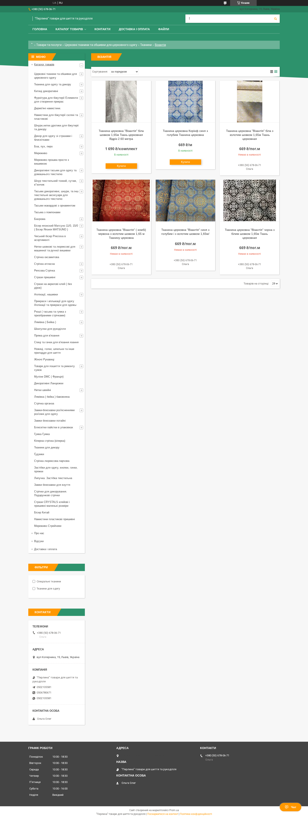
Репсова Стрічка (44, 270)
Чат (293, 807)
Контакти (102, 29)
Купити (121, 165)
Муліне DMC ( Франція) (48, 376)
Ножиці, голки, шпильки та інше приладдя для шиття (54, 350)
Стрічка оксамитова (46, 257)
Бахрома (39, 219)
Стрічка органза (44, 403)
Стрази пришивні (44, 277)
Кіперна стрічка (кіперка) (49, 440)
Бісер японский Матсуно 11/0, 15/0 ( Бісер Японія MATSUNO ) (56, 227)
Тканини (146, 45)
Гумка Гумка (42, 434)
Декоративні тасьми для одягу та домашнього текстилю (55, 172)
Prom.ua (174, 810)
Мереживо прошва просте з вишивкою (51, 161)
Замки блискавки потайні (50, 420)
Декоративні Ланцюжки (48, 383)
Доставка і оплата (134, 29)
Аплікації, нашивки (46, 294)
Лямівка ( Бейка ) (45, 322)
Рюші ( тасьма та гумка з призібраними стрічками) (50, 313)
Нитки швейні (42, 390)
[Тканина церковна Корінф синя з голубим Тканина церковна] (185, 102)
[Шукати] (275, 18)
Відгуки (39, 541)
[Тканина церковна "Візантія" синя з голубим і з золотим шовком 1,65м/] (185, 201)
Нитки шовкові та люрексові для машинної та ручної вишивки (54, 248)
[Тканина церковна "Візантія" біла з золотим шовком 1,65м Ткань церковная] (249, 102)
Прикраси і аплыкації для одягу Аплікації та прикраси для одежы (55, 303)
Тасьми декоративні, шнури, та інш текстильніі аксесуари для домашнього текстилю (56, 195)
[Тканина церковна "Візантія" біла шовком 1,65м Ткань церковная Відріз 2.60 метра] (121, 102)
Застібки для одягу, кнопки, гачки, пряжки (56, 469)
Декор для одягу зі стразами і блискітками (53, 137)
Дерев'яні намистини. (47, 108)
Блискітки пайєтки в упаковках (53, 427)
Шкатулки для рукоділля (50, 328)
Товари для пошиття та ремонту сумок (54, 368)
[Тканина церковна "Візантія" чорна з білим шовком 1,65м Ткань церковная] (249, 201)
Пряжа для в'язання (46, 335)
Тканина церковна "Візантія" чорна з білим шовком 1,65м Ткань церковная (249, 233)
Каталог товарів (69, 29)
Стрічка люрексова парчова (51, 460)
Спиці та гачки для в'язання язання (56, 342)
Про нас (39, 533)
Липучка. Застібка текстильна (53, 478)
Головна (39, 29)
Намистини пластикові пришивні (54, 519)
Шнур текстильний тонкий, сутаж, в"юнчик (55, 182)
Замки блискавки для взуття (52, 484)
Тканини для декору (47, 447)
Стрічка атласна (44, 263)
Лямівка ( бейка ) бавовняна (52, 396)
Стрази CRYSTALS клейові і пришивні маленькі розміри (52, 503)
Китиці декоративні (46, 91)
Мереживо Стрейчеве (47, 525)
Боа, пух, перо (43, 146)
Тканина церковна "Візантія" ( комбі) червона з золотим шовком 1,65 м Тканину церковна (121, 233)
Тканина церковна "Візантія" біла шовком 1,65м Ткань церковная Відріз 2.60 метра (121, 134)
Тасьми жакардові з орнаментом (54, 205)
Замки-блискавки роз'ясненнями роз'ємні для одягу (54, 412)
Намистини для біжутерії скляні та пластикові (56, 116)
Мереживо (40, 153)
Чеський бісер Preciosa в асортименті (50, 238)
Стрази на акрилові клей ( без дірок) (53, 285)
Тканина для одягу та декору (52, 84)
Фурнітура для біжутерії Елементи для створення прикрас (56, 99)
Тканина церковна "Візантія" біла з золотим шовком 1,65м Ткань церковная (249, 134)
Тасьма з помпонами (47, 212)
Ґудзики (39, 454)
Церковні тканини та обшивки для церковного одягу (101, 45)
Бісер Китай (41, 512)
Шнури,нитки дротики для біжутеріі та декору (56, 127)
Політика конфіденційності (196, 814)
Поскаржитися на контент (162, 814)
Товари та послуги (49, 45)
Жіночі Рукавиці (44, 359)
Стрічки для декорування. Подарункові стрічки (50, 493)
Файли (163, 29)
